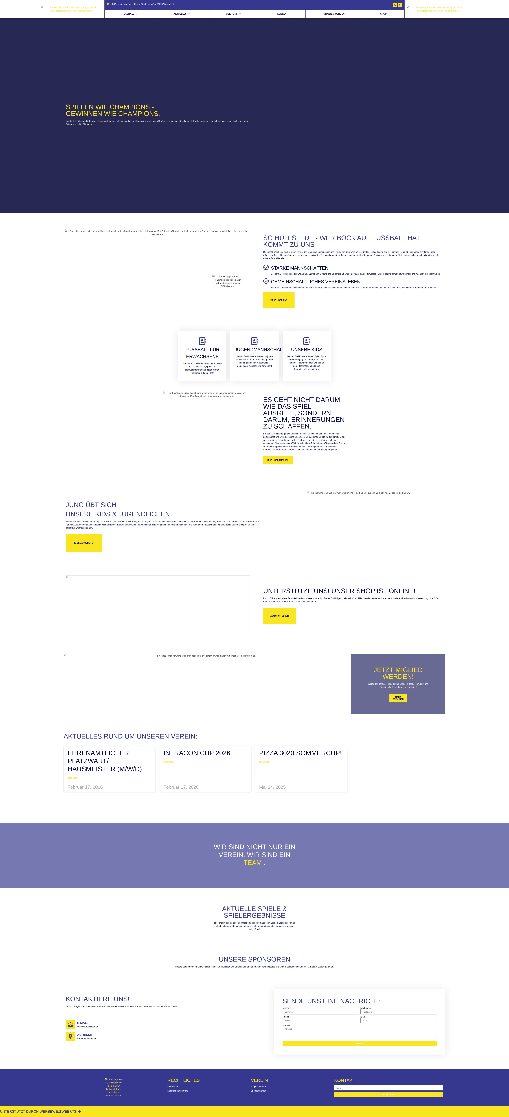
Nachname (365, 1008)
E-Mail (82, 1023)
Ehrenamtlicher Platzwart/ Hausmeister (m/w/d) (105, 761)
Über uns (232, 14)
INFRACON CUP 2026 (196, 753)
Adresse (84, 1034)
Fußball (128, 14)
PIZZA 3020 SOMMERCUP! (300, 753)
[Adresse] (70, 1036)
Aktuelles (180, 14)
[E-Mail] (70, 1024)
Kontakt (282, 14)
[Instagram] (395, 5)
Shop (383, 14)
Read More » (73, 778)
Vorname (287, 1008)
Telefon (286, 1017)
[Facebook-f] (400, 5)
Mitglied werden (334, 14)
